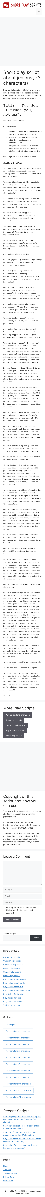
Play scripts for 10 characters (18, 1084)
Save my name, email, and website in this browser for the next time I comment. (22, 910)
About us (7, 1170)
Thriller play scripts (11, 1005)
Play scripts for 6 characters (18, 1057)
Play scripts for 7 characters (18, 1064)
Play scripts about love (15, 725)
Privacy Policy (9, 1177)
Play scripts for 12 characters (18, 1090)
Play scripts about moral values (17, 990)
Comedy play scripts (12, 972)
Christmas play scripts (13, 964)
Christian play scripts (12, 961)
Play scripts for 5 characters (18, 1051)
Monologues (11, 1025)
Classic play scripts (11, 968)
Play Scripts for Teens (15, 730)
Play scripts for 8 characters (18, 1071)
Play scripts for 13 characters (18, 1097)
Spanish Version (10, 1173)
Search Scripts (9, 933)
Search (36, 938)
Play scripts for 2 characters (18, 1031)
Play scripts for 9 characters (18, 1077)
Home (6, 1166)
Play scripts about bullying (14, 979)
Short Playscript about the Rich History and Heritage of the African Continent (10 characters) (22, 1119)
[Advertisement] (22, 40)
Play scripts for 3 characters (18, 715)
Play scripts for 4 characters (18, 1044)
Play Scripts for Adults (13, 994)
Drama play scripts (14, 720)
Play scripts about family (14, 983)
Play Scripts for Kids (12, 998)
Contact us (8, 1181)
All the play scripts (14, 736)
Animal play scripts (11, 957)
